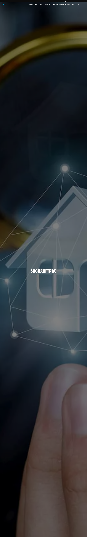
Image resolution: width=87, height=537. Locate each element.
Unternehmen (67, 4)
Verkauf (36, 4)
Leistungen (61, 4)
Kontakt (73, 4)
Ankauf (41, 4)
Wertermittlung (47, 4)
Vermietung (55, 4)
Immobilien (31, 4)
